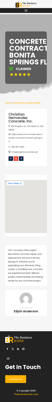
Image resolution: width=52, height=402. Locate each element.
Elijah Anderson (26, 311)
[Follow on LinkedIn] (18, 349)
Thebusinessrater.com (26, 394)
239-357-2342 (17, 147)
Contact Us (15, 379)
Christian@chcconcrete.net (25, 152)
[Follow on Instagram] (23, 349)
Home (8, 102)
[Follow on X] (13, 349)
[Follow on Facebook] (7, 349)
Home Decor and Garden (27, 102)
